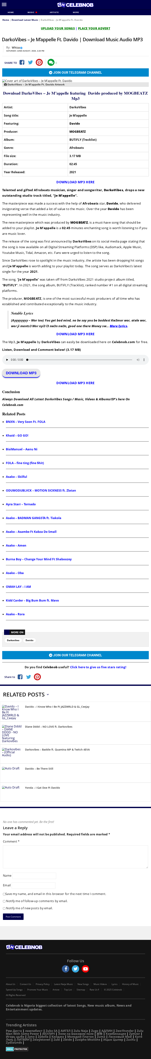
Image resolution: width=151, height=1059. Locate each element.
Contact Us (25, 984)
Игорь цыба (15, 1037)
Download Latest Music (25, 19)
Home (11, 12)
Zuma (101, 1037)
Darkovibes (13, 640)
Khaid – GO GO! (17, 435)
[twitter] (75, 968)
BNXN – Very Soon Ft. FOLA (25, 422)
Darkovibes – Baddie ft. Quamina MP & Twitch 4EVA (57, 749)
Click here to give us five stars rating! (97, 667)
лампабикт (34, 1031)
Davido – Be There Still (39, 768)
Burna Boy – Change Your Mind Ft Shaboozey (39, 559)
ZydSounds (14, 1042)
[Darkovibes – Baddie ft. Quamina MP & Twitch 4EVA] (12, 755)
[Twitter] (30, 62)
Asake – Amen (16, 545)
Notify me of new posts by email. (29, 908)
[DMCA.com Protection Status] (75, 1049)
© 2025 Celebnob (113, 989)
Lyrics (114, 984)
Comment (11, 841)
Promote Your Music (37, 989)
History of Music (130, 984)
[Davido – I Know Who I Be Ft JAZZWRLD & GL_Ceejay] (12, 712)
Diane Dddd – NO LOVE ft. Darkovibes (48, 726)
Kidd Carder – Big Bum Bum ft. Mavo (32, 600)
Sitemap (81, 989)
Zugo (94, 1031)
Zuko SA (51, 1031)
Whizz (16, 47)
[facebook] (65, 968)
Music (31, 12)
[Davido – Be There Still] (12, 774)
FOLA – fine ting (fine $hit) (25, 463)
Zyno (31, 1037)
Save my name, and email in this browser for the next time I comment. (55, 894)
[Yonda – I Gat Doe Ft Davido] (12, 793)
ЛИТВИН (23, 1040)
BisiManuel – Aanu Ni (21, 449)
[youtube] (85, 968)
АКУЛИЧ (48, 1034)
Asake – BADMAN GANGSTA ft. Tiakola (33, 518)
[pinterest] (39, 62)
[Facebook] (21, 62)
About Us (10, 984)
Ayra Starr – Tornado (21, 504)
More (76, 12)
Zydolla (43, 1037)
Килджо (58, 1037)
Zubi (57, 1040)
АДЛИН (107, 1031)
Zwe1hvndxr (125, 1031)
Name (7, 876)
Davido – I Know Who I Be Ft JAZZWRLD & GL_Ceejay (57, 706)
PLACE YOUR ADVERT (94, 28)
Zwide (67, 1040)
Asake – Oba (15, 573)
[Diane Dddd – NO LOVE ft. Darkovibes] (12, 733)
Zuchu (131, 1040)
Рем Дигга (14, 1031)
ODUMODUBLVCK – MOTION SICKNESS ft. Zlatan (41, 490)
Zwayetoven (41, 1040)
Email (7, 885)
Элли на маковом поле (76, 1034)
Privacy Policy (43, 984)
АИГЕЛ (66, 1031)
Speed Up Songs (14, 989)
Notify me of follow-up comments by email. (37, 901)
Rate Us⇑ (94, 989)
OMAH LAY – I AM (18, 587)
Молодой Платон (80, 1037)
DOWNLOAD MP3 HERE (75, 182)
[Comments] (51, 62)
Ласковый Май (120, 1037)
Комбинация (116, 1034)
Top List (68, 989)
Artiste (54, 12)
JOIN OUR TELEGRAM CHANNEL (77, 72)
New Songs (83, 984)
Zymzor (134, 1034)
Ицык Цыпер (113, 1040)
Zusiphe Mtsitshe (87, 1040)
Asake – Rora (15, 614)
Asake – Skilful (16, 477)
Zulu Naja (81, 1031)
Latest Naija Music (63, 984)
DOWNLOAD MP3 (21, 373)
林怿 (100, 1034)
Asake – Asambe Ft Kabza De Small (31, 532)
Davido (29, 640)
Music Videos (100, 984)
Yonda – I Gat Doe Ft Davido (42, 787)
